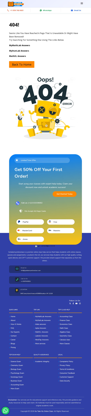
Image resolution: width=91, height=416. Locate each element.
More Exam (15, 388)
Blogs (13, 343)
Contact (14, 336)
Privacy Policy (65, 365)
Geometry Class (66, 336)
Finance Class (65, 320)
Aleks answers (40, 324)
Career (13, 340)
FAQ (12, 328)
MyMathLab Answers (43, 316)
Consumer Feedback (67, 373)
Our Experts (15, 332)
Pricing (13, 347)
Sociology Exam (17, 377)
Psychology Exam (17, 373)
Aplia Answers (40, 328)
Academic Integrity (42, 361)
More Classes (65, 343)
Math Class (64, 328)
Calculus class (65, 340)
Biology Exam (16, 369)
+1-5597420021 (26, 281)
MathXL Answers (41, 332)
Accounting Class (66, 316)
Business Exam (16, 381)
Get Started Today (64, 194)
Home (13, 316)
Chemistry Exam (17, 365)
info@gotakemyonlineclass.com (31, 270)
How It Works (16, 324)
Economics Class (66, 324)
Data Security (65, 381)
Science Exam (16, 361)
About (13, 320)
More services (40, 343)
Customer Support (67, 377)
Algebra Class (65, 332)
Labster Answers (41, 336)
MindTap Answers (42, 340)
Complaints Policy (66, 361)
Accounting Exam (17, 385)
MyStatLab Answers (43, 320)
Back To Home (21, 64)
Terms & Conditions (67, 369)
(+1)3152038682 (32, 203)
